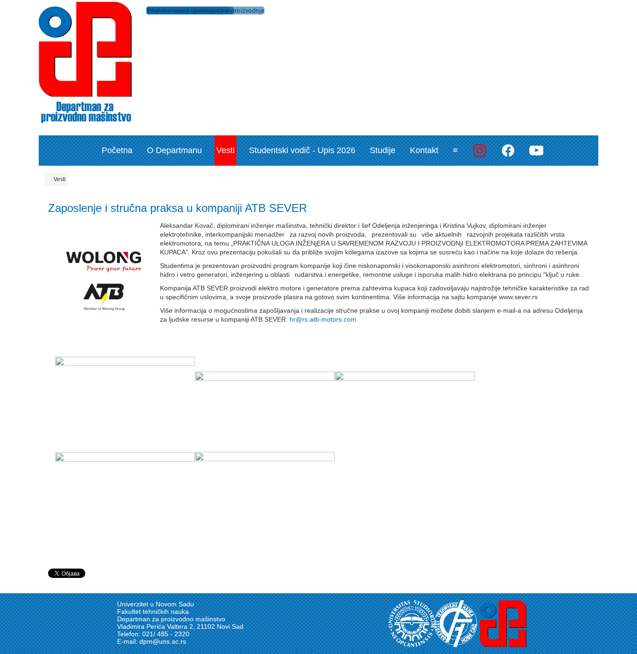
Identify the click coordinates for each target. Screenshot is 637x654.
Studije (382, 150)
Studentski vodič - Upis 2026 (302, 150)
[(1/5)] (125, 403)
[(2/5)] (265, 411)
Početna (117, 150)
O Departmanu (174, 150)
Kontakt (424, 150)
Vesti (225, 150)
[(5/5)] (265, 498)
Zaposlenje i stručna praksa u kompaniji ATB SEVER (177, 208)
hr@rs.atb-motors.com (323, 319)
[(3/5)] (405, 411)
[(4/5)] (125, 498)
